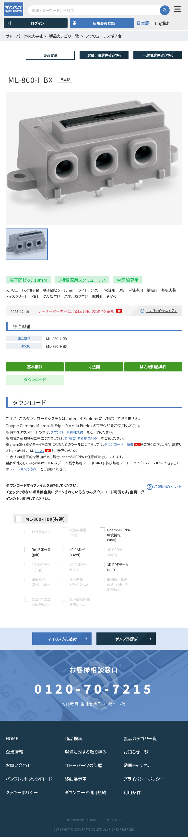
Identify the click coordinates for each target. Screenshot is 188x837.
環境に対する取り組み (80, 438)
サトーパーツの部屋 (83, 765)
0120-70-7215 (94, 688)
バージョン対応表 (23, 469)
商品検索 (73, 738)
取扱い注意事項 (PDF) (104, 55)
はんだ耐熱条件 (153, 367)
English (162, 23)
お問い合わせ (18, 765)
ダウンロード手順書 (118, 444)
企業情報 (14, 752)
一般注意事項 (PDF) (158, 55)
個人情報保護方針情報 (81, 819)
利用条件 (132, 792)
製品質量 (50, 55)
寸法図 (94, 367)
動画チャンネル (137, 765)
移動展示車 (76, 778)
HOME (12, 738)
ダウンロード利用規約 (66, 432)
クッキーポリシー (22, 792)
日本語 (143, 23)
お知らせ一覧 (136, 752)
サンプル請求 (126, 639)
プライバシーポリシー (143, 778)
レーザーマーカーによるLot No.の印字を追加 (76, 311)
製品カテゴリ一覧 (140, 738)
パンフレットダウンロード (29, 778)
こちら (39, 450)
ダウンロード (35, 379)
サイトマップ (114, 819)
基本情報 (35, 367)
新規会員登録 (104, 23)
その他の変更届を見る (161, 310)
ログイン (37, 23)
